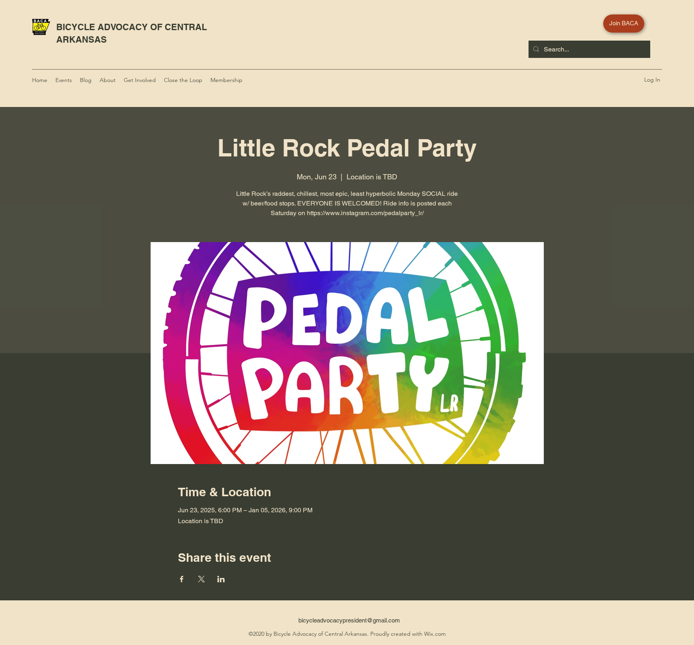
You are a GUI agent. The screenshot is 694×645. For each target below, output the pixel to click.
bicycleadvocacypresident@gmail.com (349, 620)
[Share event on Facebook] (182, 579)
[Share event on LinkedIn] (221, 579)
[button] (582, 23)
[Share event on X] (201, 579)
